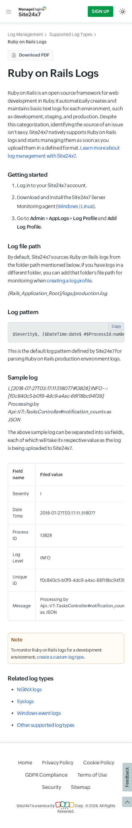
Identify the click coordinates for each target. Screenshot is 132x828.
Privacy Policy (57, 763)
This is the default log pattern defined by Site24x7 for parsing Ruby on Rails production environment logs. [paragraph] (65, 355)
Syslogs (25, 701)
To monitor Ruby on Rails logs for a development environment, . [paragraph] (56, 653)
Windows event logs (39, 713)
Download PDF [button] (34, 55)
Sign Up (100, 11)
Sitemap (80, 787)
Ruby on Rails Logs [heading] (53, 73)
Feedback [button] (127, 777)
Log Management (25, 34)
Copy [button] (116, 326)
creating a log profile (69, 281)
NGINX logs (29, 689)
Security (51, 787)
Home (25, 763)
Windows (68, 206)
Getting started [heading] (28, 174)
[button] (9, 11)
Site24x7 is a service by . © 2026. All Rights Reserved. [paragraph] (66, 809)
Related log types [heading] (30, 678)
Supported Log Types (70, 34)
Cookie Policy (98, 763)
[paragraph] (66, 294)
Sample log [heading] (22, 377)
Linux (87, 206)
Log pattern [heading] (23, 312)
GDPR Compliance (46, 775)
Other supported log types (46, 725)
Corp (78, 806)
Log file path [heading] (24, 246)
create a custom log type (60, 657)
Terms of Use (92, 775)
